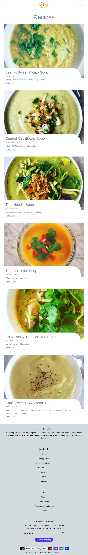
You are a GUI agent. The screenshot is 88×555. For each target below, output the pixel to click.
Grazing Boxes (44, 458)
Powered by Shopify (54, 552)
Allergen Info (44, 501)
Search (44, 497)
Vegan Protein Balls (44, 463)
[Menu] (6, 5)
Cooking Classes (44, 468)
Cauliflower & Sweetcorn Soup (29, 403)
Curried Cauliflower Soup (25, 138)
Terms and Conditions (44, 506)
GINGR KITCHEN (39, 552)
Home (44, 454)
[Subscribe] (63, 533)
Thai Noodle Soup (20, 205)
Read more (10, 83)
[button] (76, 5)
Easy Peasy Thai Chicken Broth (31, 337)
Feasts (44, 481)
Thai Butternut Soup (21, 271)
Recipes (44, 17)
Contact (44, 510)
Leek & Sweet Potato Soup (27, 72)
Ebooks (44, 477)
